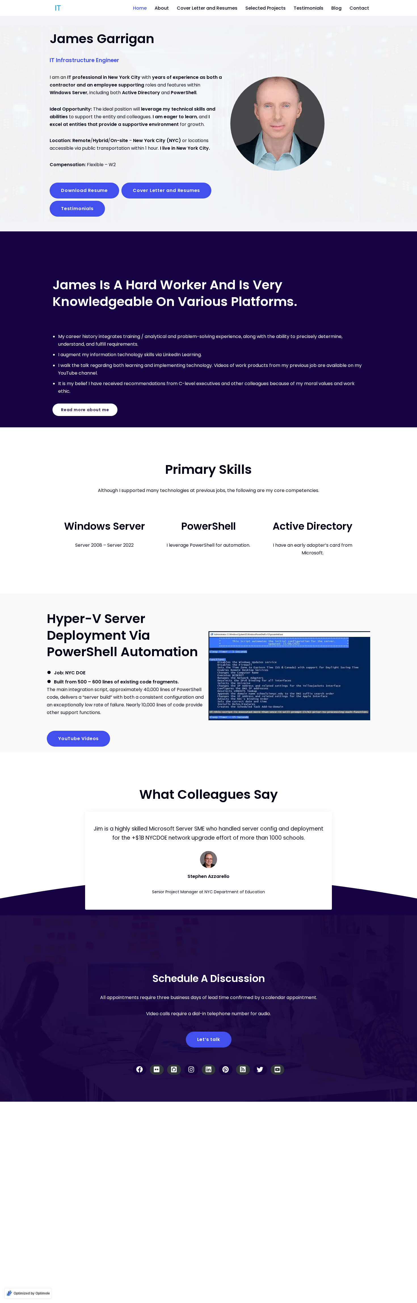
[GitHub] (174, 1069)
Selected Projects (265, 8)
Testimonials (308, 8)
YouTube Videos (78, 738)
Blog (336, 8)
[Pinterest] (226, 1069)
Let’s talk (208, 1039)
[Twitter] (260, 1069)
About (162, 8)
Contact (359, 8)
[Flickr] (157, 1069)
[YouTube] (278, 1069)
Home (140, 8)
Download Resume (84, 190)
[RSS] (243, 1069)
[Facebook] (140, 1069)
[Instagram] (191, 1069)
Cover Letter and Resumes (207, 8)
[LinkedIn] (209, 1069)
